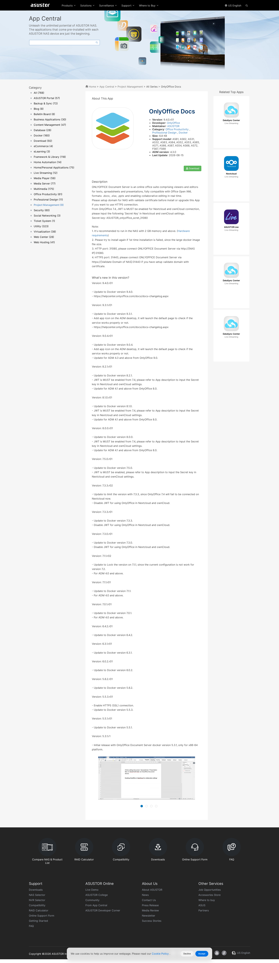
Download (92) (43, 140)
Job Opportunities (209, 889)
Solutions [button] (86, 5)
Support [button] (126, 5)
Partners (203, 910)
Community (92, 900)
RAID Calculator (38, 910)
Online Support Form (41, 915)
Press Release (150, 905)
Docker (183, 132)
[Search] (246, 5)
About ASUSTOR (152, 889)
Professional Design (164, 132)
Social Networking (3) (47, 215)
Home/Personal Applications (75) (54, 167)
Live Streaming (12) (45, 172)
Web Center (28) (44, 237)
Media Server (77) (45, 183)
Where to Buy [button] (147, 5)
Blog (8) (39, 108)
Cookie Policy (161, 953)
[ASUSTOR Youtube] (216, 953)
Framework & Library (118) (50, 156)
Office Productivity (177, 129)
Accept (201, 953)
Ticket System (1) (44, 221)
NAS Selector (37, 894)
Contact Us (149, 900)
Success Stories (151, 920)
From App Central (96, 905)
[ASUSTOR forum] (224, 953)
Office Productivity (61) (48, 194)
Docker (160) (42, 135)
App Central (106, 86)
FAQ (31, 926)
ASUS (201, 905)
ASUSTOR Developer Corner (102, 910)
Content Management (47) (50, 124)
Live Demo (91, 889)
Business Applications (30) (50, 119)
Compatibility (37, 905)
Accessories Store (209, 894)
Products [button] (67, 5)
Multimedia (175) (44, 188)
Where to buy (206, 900)
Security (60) (42, 210)
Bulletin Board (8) (44, 114)
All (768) (39, 92)
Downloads (36, 889)
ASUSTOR (173, 126)
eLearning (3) (42, 151)
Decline (187, 953)
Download (193, 168)
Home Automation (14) (48, 162)
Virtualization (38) (45, 231)
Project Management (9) (49, 204)
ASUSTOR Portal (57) (47, 98)
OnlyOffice (173, 122)
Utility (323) (41, 226)
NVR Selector (37, 900)
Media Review (150, 910)
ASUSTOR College (96, 894)
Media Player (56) (45, 178)
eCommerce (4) (43, 146)
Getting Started (38, 920)
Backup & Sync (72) (46, 103)
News (145, 894)
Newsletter (148, 915)
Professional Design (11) (48, 199)
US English (234, 5)
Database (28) (42, 130)
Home (92, 86)
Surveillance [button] (107, 5)
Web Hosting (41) (44, 242)
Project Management (130, 86)
